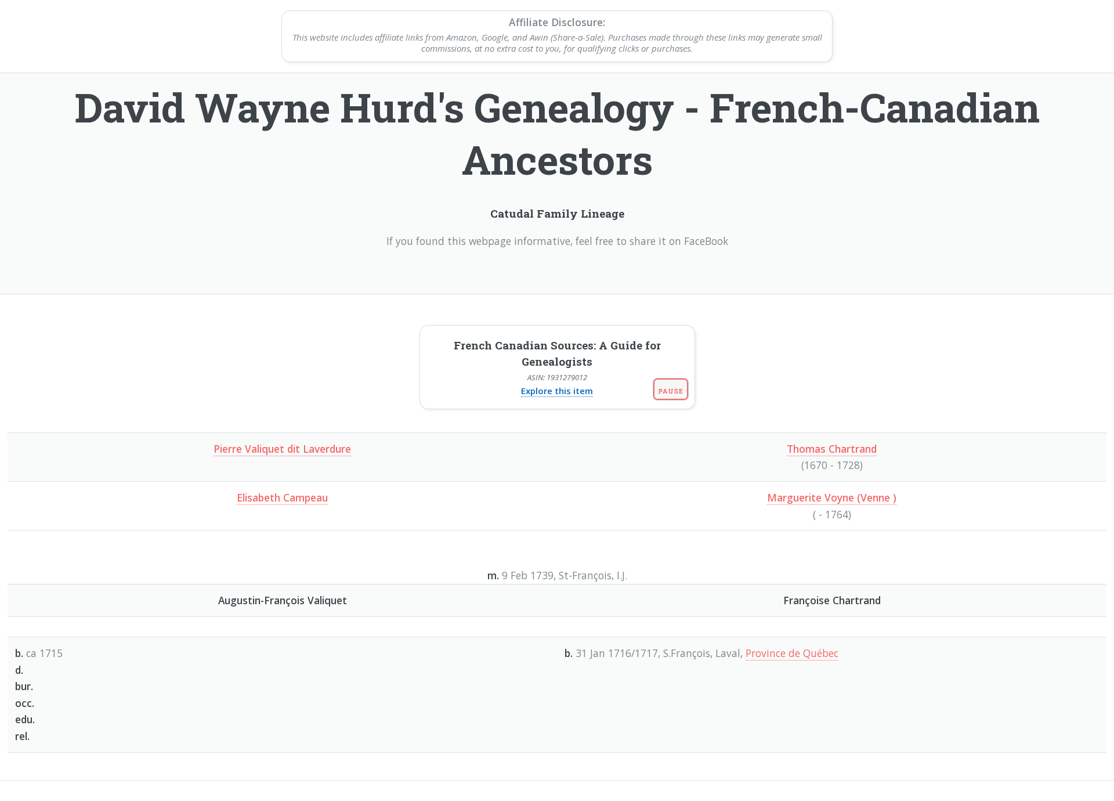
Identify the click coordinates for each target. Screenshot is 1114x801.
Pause (670, 391)
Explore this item (557, 390)
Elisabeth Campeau (282, 497)
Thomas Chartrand (832, 449)
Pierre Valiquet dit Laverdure (282, 449)
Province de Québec (792, 653)
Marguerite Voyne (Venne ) (831, 497)
